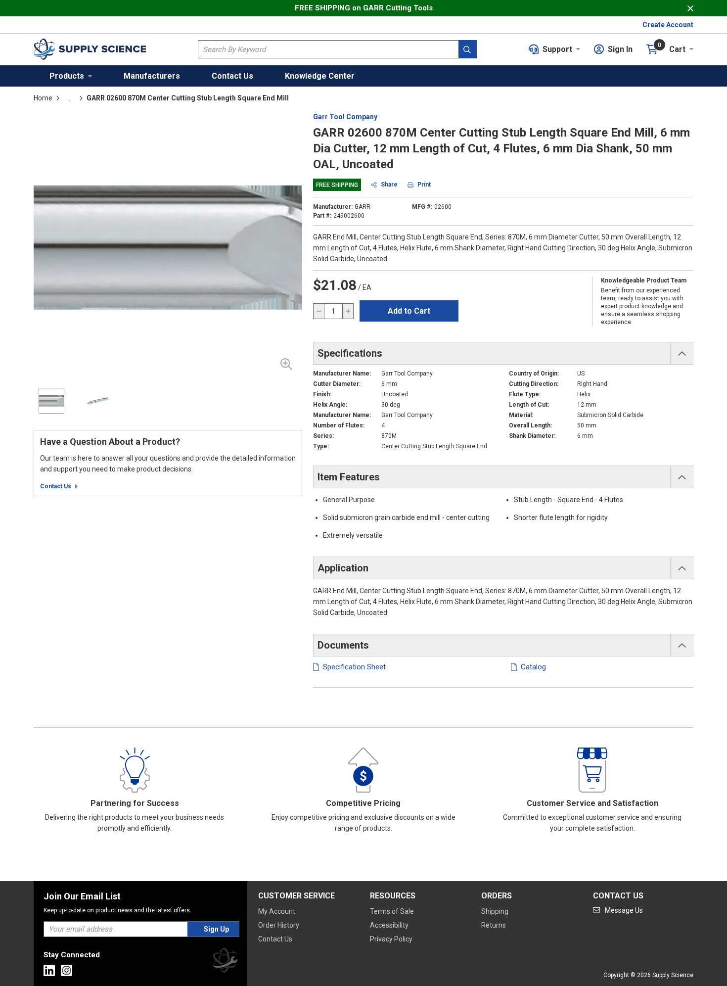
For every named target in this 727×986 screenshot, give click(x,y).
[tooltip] (69, 98)
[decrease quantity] (319, 311)
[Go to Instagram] (66, 970)
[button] (71, 76)
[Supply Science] (225, 962)
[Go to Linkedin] (49, 970)
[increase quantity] (347, 311)
